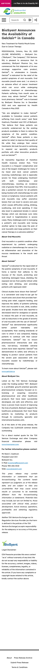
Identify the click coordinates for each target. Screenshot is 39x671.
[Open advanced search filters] (29, 19)
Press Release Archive (23, 658)
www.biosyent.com (14, 469)
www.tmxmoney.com (10, 444)
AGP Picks (5, 3)
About (9, 658)
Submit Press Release (19, 662)
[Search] (24, 19)
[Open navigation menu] (4, 20)
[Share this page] (35, 20)
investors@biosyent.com (18, 463)
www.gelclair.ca (8, 371)
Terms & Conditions (19, 667)
